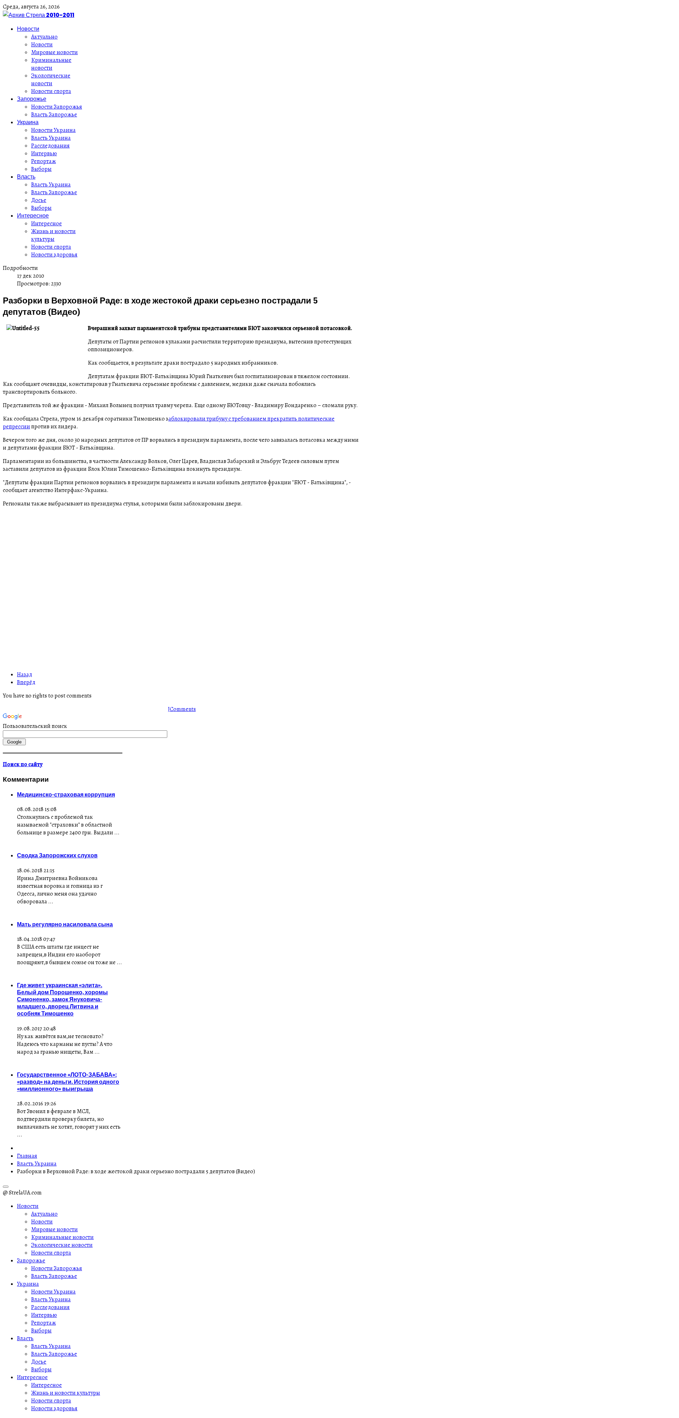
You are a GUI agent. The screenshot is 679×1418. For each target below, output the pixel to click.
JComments (182, 709)
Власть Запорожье (54, 114)
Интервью (44, 153)
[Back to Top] (5, 1187)
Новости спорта (51, 91)
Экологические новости (50, 79)
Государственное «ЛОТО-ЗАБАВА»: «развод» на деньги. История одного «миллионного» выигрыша (68, 1081)
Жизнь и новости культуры (53, 235)
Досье (38, 200)
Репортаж (43, 161)
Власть (26, 176)
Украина (28, 122)
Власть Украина (51, 138)
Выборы (41, 169)
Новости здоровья (54, 255)
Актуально (44, 37)
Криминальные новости (51, 64)
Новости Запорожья (56, 107)
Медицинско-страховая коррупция (66, 794)
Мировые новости (54, 52)
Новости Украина (53, 130)
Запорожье (31, 98)
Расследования (50, 146)
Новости (28, 28)
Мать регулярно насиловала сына (65, 924)
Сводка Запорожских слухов (57, 855)
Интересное (33, 215)
